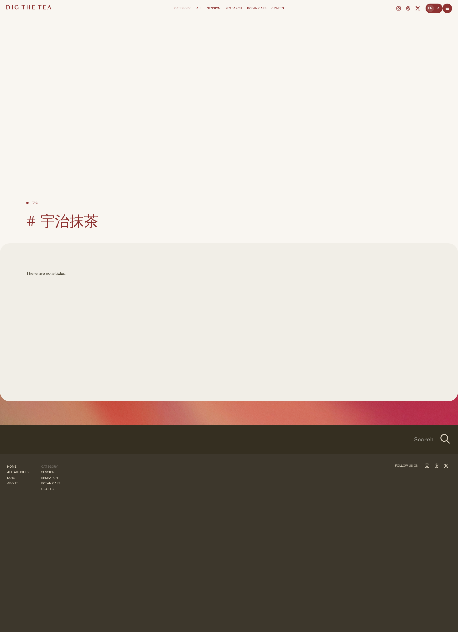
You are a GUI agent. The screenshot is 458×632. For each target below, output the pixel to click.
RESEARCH (233, 8)
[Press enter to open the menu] (447, 8)
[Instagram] (398, 8)
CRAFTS (277, 8)
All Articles (18, 472)
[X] (417, 8)
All (199, 8)
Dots (11, 478)
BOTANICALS (256, 8)
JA (438, 8)
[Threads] (408, 8)
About (12, 483)
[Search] (445, 439)
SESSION (213, 8)
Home (12, 467)
